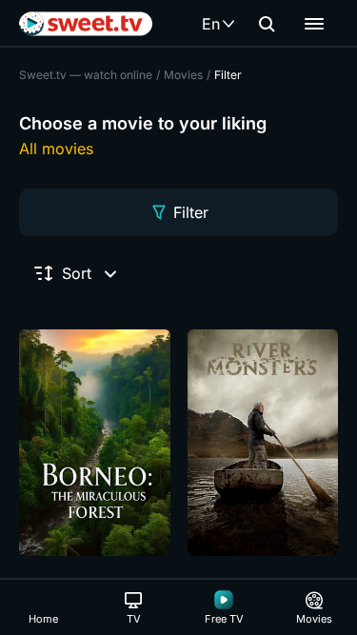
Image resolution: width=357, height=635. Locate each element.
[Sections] (314, 24)
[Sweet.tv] (85, 23)
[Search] (266, 24)
